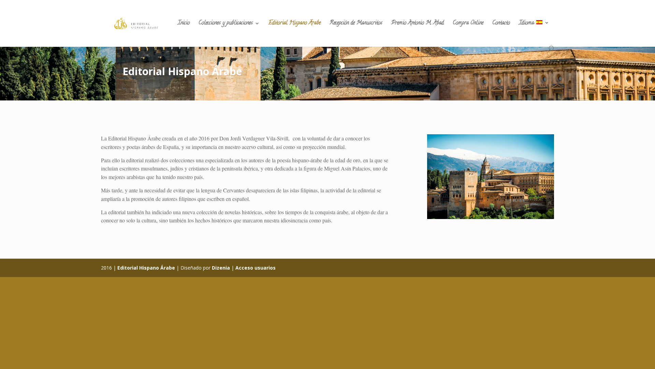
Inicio (184, 24)
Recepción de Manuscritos (356, 24)
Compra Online (468, 24)
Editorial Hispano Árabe (294, 24)
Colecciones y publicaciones (226, 24)
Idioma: (527, 23)
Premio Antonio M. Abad (417, 24)
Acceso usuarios (255, 267)
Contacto (501, 24)
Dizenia (221, 267)
